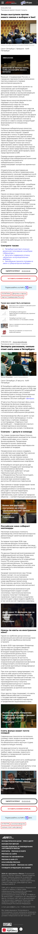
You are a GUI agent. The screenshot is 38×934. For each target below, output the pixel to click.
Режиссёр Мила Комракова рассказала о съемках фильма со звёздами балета (18, 715)
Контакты (6, 851)
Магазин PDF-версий (10, 844)
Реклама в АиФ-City (10, 859)
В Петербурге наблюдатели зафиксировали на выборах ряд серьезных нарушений (22, 313)
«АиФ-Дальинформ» (21, 377)
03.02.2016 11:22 (6, 8)
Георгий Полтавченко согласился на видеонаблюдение (20, 331)
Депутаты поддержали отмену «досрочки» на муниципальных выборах (16, 257)
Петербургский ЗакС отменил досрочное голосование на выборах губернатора (17, 251)
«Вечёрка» (30, 398)
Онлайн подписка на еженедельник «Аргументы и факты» (17, 847)
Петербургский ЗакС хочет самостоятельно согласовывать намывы (21, 318)
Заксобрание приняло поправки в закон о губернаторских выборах (18, 262)
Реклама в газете (18, 851)
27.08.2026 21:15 (6, 342)
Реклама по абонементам (12, 857)
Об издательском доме (11, 841)
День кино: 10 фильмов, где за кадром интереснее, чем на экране (18, 614)
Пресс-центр (28, 841)
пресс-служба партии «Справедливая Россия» (17, 45)
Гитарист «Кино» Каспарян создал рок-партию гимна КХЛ (16, 781)
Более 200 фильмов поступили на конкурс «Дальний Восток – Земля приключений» (16, 509)
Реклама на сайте (9, 854)
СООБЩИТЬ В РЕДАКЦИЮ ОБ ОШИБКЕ (16, 868)
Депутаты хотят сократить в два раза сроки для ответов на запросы (22, 306)
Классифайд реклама (11, 862)
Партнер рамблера (18, 924)
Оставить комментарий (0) (19, 278)
